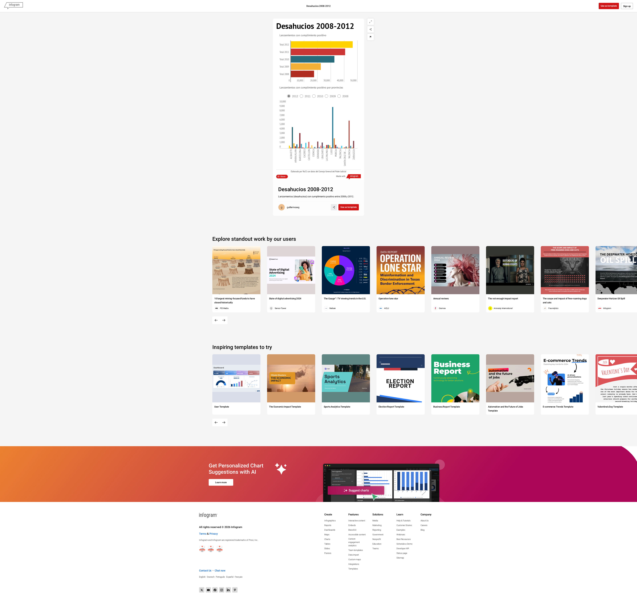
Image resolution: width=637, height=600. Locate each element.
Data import (353, 555)
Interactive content (356, 520)
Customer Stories (404, 525)
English (202, 577)
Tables (327, 544)
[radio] (293, 96)
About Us (425, 520)
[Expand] (370, 22)
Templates (353, 568)
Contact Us (205, 570)
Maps (326, 534)
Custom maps (354, 559)
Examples (400, 530)
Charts (327, 539)
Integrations (353, 564)
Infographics (330, 520)
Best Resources (403, 539)
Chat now (220, 570)
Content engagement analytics (354, 542)
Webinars (400, 534)
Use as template (609, 5)
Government (377, 534)
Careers (424, 525)
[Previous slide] (216, 320)
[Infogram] (13, 6)
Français (239, 577)
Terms (203, 533)
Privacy (213, 533)
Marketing (376, 525)
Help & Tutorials (403, 520)
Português (220, 577)
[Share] (370, 29)
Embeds (352, 525)
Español (229, 577)
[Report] (370, 37)
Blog (423, 530)
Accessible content (357, 534)
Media (375, 520)
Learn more (221, 482)
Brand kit (352, 530)
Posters (327, 553)
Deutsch (210, 577)
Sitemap (400, 558)
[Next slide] (224, 320)
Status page (401, 553)
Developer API (402, 548)
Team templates (355, 550)
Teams (375, 548)
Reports (327, 525)
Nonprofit (376, 539)
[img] (322, 44)
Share (282, 176)
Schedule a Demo (404, 544)
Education (376, 544)
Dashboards (329, 530)
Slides (327, 548)
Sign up (627, 6)
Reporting (376, 530)
